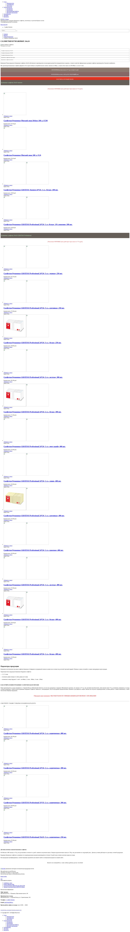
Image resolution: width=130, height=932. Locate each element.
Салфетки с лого (8, 883)
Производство (10, 3)
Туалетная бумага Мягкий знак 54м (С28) (14, 885)
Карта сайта (4, 876)
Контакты (6, 16)
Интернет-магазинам (12, 12)
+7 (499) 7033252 (10, 900)
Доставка (6, 15)
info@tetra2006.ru (8, 902)
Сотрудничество (8, 7)
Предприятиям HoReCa (13, 11)
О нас (5, 1)
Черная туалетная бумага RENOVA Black (14, 887)
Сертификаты (10, 4)
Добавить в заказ (8, 116)
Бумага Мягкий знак (9, 884)
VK (1, 879)
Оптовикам (9, 8)
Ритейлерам (10, 10)
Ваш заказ (4, 24)
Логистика (9, 6)
